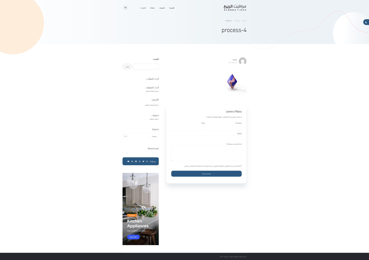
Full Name (238, 123)
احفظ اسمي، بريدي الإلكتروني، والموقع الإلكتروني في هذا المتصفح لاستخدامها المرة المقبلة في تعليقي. (212, 166)
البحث (156, 59)
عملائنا (152, 7)
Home (244, 20)
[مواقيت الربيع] (234, 8)
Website (239, 133)
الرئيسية (171, 7)
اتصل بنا (143, 7)
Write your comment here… (233, 144)
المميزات (162, 7)
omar (235, 59)
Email (203, 123)
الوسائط (237, 20)
